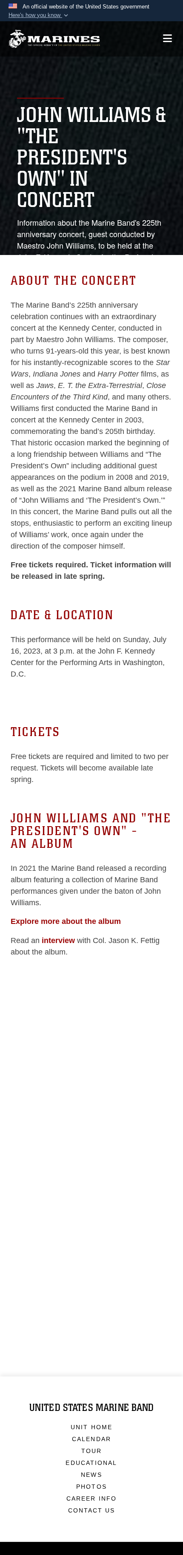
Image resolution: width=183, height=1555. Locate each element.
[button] (39, 15)
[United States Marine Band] (54, 39)
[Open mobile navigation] (167, 38)
